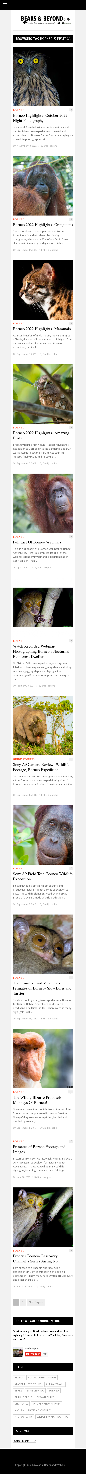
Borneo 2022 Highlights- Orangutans (43, 224)
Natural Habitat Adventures (33, 1410)
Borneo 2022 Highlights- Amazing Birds (41, 435)
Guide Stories (48, 14)
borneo (54, 1390)
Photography (23, 1417)
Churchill (21, 1404)
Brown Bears (45, 1397)
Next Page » (36, 1302)
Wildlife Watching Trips (52, 1417)
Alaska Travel (55, 1384)
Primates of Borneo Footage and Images (39, 1149)
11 (70, 1092)
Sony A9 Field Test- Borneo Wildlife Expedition (43, 876)
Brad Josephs (50, 146)
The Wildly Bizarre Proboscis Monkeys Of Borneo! (37, 1100)
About (49, 24)
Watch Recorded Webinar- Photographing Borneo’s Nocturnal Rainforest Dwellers (41, 651)
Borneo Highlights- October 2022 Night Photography (40, 118)
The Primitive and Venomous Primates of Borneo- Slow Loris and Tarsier (42, 988)
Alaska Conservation (42, 1377)
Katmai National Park (46, 1404)
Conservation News (25, 24)
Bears (18, 1390)
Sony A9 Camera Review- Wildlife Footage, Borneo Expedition (41, 767)
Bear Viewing (35, 1390)
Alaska (19, 1377)
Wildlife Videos (22, 14)
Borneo (19, 110)
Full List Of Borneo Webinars (37, 542)
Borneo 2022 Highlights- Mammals (42, 328)
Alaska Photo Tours (28, 1384)
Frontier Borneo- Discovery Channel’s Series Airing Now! (37, 1258)
